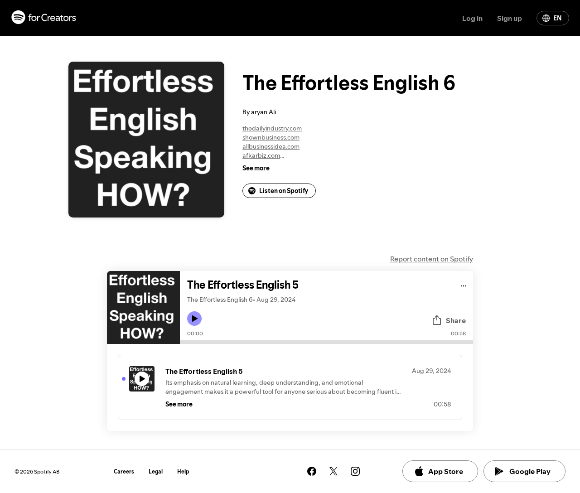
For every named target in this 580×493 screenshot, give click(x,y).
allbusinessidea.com (271, 146)
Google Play (530, 471)
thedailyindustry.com (272, 128)
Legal (156, 471)
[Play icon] (194, 318)
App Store (445, 471)
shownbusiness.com (271, 137)
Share (456, 320)
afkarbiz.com (261, 155)
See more (256, 168)
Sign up (509, 18)
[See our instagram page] (355, 471)
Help (183, 471)
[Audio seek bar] (326, 342)
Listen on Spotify (283, 190)
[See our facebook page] (311, 471)
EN (557, 18)
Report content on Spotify (431, 259)
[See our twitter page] (333, 471)
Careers (124, 471)
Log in (472, 18)
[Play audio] (463, 284)
